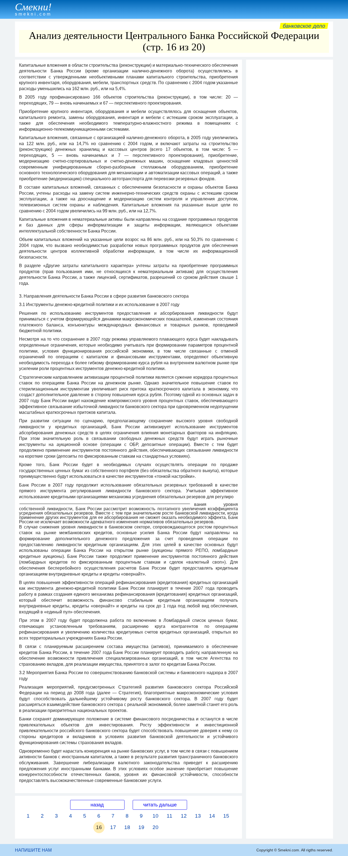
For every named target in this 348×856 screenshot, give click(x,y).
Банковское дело (304, 26)
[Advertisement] (289, 144)
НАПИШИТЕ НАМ (33, 850)
